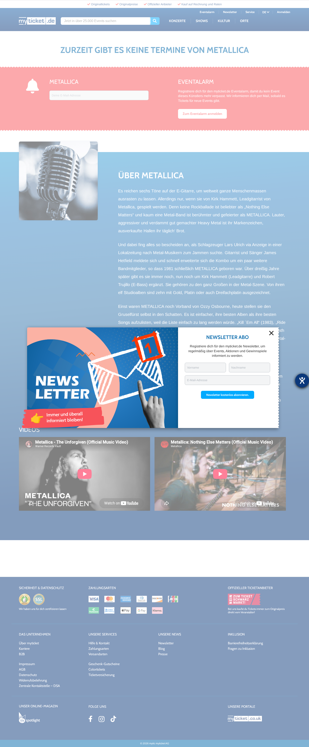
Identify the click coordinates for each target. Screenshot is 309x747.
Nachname (238, 367)
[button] (227, 395)
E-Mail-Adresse (197, 380)
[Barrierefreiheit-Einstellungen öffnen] (302, 380)
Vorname (193, 367)
